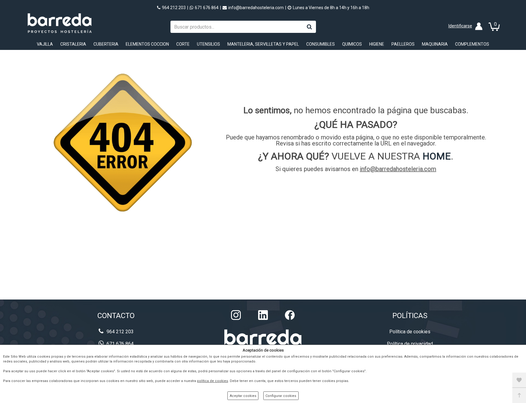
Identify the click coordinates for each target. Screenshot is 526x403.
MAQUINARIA (435, 44)
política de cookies (212, 381)
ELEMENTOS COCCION (147, 44)
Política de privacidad (410, 344)
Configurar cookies (280, 396)
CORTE (183, 44)
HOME (437, 156)
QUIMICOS (352, 44)
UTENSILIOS (208, 44)
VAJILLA (45, 44)
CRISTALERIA (73, 44)
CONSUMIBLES (320, 44)
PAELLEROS (403, 44)
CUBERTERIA (105, 44)
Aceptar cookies (243, 396)
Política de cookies (409, 332)
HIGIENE (376, 44)
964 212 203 (174, 7)
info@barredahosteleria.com (256, 7)
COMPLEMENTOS (472, 44)
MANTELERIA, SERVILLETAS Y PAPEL (263, 44)
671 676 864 (207, 7)
